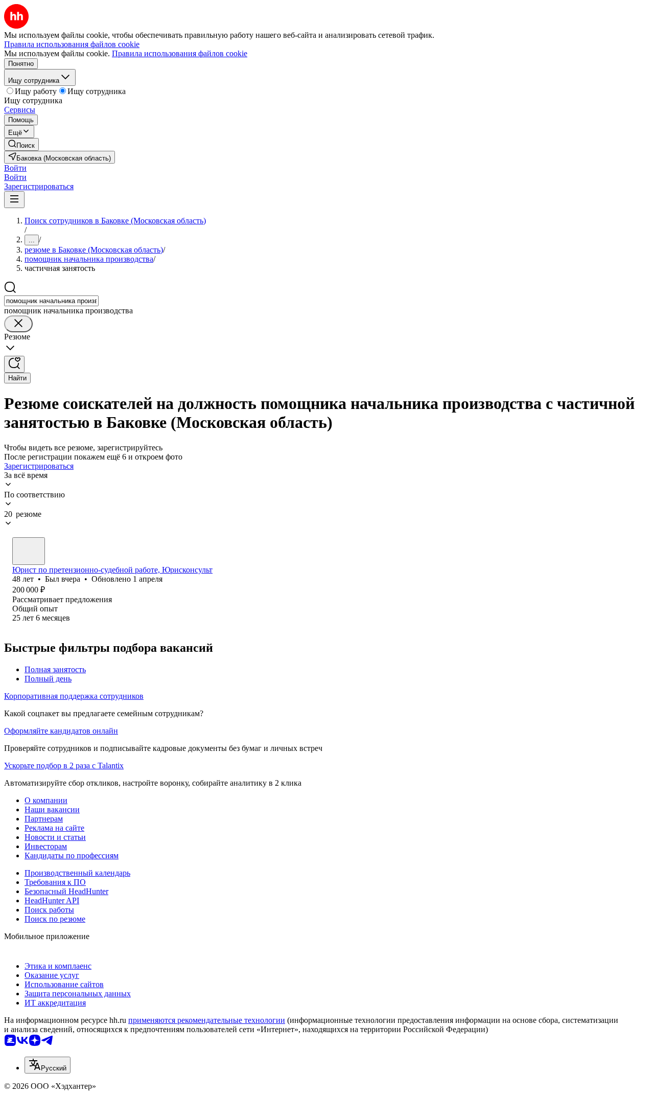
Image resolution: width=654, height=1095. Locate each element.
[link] (21, 144)
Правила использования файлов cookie (179, 53)
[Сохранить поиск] (14, 364)
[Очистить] (18, 323)
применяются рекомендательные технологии (206, 1020)
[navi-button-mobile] (14, 199)
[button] (15, 168)
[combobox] (51, 300)
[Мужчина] (28, 551)
